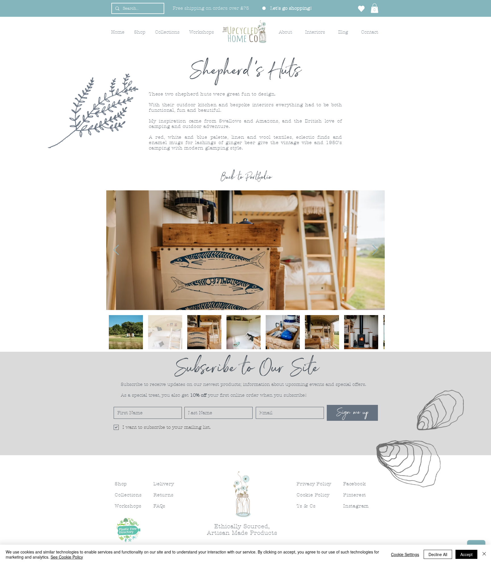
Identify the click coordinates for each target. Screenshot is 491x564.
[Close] (484, 554)
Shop (121, 483)
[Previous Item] (116, 250)
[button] (374, 8)
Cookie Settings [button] (405, 554)
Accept (466, 554)
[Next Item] (375, 250)
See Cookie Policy (67, 557)
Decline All (437, 554)
